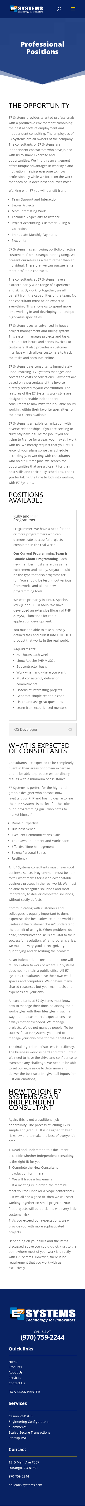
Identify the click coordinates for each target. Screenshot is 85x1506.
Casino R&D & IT (21, 1416)
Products (15, 1367)
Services (15, 1378)
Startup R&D (18, 1438)
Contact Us (17, 1383)
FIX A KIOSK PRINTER (24, 1392)
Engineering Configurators (29, 1421)
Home (13, 1361)
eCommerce (18, 1427)
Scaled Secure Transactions (29, 1432)
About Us (15, 1372)
